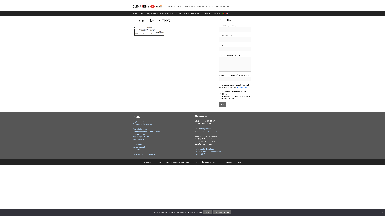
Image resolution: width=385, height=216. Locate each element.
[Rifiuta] (382, 212)
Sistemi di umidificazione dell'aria (146, 132)
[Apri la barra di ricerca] (251, 13)
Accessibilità (200, 154)
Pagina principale (140, 122)
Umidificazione (165, 14)
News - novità (138, 139)
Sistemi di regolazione (142, 129)
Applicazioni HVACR (141, 137)
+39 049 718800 (210, 131)
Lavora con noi (139, 147)
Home (135, 14)
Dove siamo (216, 14)
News (206, 14)
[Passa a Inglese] (227, 13)
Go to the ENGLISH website (144, 155)
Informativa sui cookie (222, 212)
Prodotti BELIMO (181, 14)
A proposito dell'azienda (142, 124)
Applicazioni (195, 14)
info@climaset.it (206, 129)
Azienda (142, 14)
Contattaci (137, 150)
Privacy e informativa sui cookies (208, 152)
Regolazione (151, 14)
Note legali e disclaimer (204, 149)
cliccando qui (242, 87)
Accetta (208, 212)
